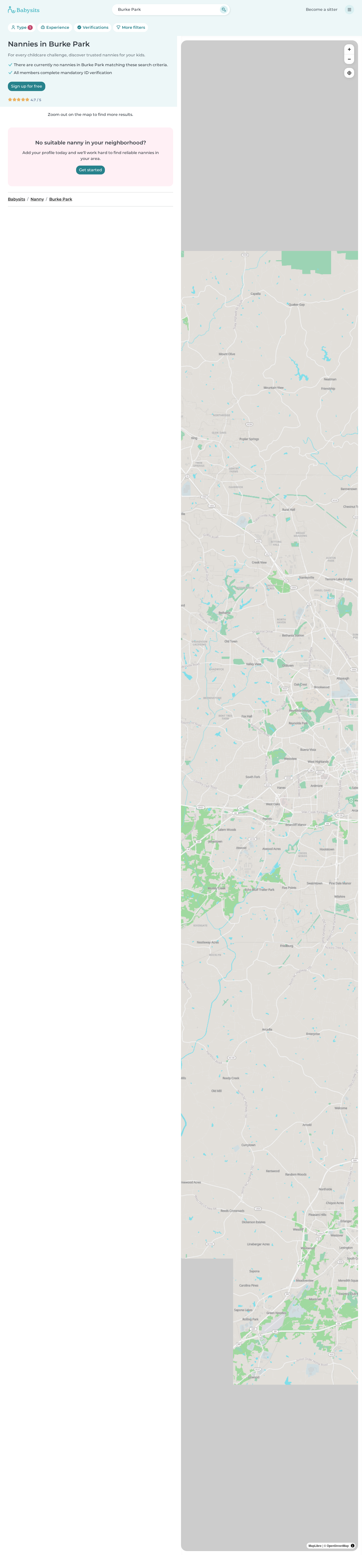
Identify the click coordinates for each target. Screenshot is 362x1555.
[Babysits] (23, 9)
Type (23, 27)
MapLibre (315, 1545)
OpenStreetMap (338, 1545)
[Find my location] (349, 73)
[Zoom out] (349, 59)
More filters (133, 27)
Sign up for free (26, 86)
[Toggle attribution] (353, 1546)
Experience (57, 27)
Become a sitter (322, 9)
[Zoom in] (349, 49)
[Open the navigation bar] (349, 9)
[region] (269, 795)
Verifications (95, 27)
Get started (90, 170)
